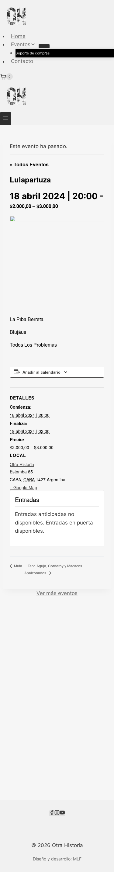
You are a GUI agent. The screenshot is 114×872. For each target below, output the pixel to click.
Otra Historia (22, 464)
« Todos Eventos (29, 164)
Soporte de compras (33, 53)
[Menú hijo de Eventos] (44, 46)
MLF (77, 858)
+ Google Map (23, 487)
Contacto (22, 61)
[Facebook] (51, 813)
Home (18, 36)
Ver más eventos (57, 593)
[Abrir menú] (5, 118)
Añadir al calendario (41, 372)
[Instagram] (57, 813)
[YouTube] (62, 813)
